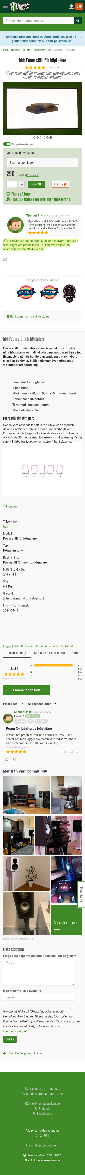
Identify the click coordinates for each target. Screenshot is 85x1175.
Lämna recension (26, 690)
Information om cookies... (42, 1145)
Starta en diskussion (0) (49, 653)
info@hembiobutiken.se (44, 1103)
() (32, 175)
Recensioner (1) (16, 653)
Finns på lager (21, 194)
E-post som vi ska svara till (22, 991)
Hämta (59, 184)
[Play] (10, 128)
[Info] (73, 128)
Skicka (10, 1039)
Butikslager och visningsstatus (29, 316)
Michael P (32, 215)
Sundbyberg (44, 1113)
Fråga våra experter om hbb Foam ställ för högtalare (39, 956)
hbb (5, 526)
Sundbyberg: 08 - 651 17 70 (44, 1093)
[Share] (66, 128)
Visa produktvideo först (22, 144)
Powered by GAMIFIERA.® (18, 938)
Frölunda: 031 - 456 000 (44, 1089)
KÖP (35, 184)
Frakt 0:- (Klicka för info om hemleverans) (40, 200)
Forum (76, 653)
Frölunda (44, 1108)
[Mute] (51, 128)
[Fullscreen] (58, 128)
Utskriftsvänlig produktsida (24, 1053)
